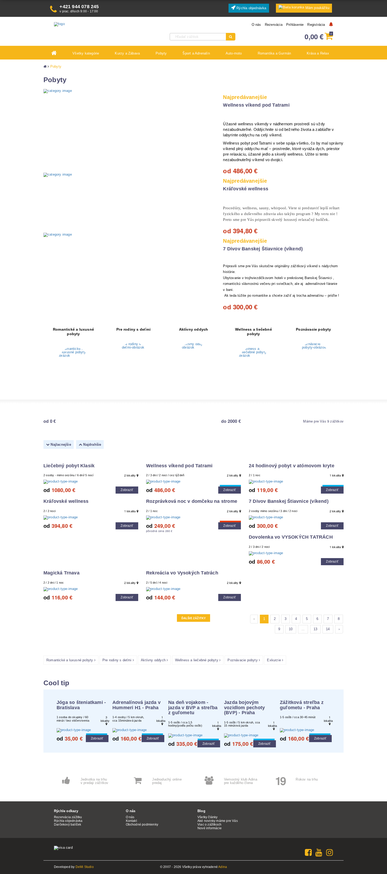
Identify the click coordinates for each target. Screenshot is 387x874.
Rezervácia (273, 24)
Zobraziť (127, 490)
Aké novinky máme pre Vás (217, 821)
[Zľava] (193, 517)
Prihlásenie (295, 24)
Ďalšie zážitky (193, 618)
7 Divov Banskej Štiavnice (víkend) (263, 248)
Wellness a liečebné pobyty (253, 331)
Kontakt (131, 821)
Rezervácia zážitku (68, 817)
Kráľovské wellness (245, 188)
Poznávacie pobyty (313, 329)
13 (315, 629)
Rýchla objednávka (250, 8)
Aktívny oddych (193, 329)
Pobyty (55, 66)
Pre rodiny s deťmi (133, 329)
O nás (256, 24)
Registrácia (316, 24)
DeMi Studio (85, 867)
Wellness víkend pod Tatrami (256, 105)
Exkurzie (274, 660)
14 (328, 629)
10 (290, 629)
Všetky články (207, 817)
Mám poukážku (317, 8)
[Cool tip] (193, 482)
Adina (222, 867)
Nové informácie (209, 828)
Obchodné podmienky (142, 824)
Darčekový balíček (67, 824)
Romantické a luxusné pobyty (73, 331)
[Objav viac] (73, 363)
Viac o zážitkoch (209, 824)
